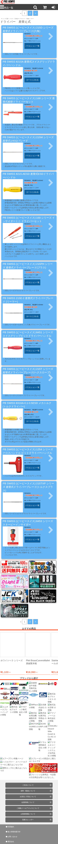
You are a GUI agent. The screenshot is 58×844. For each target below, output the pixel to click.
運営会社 (11, 842)
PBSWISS (27, 33)
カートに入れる (32, 80)
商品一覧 (8, 7)
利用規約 (11, 827)
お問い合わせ (12, 837)
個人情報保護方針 (14, 832)
